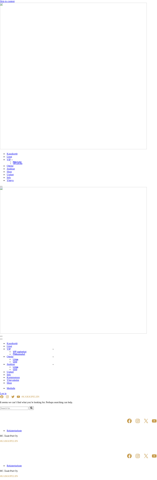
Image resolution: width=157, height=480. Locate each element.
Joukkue (11, 168)
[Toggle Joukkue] (53, 364)
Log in (3, 393)
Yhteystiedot (13, 380)
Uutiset (10, 174)
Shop (9, 171)
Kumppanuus (13, 377)
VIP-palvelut (17, 163)
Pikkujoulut (17, 162)
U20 (15, 361)
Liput (9, 156)
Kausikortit (12, 153)
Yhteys (10, 180)
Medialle (11, 388)
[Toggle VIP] (53, 349)
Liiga (15, 359)
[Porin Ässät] (78, 76)
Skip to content (7, 1)
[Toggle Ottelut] (53, 356)
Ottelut (10, 166)
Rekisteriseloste (14, 430)
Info (9, 177)
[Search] (31, 408)
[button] (12, 159)
